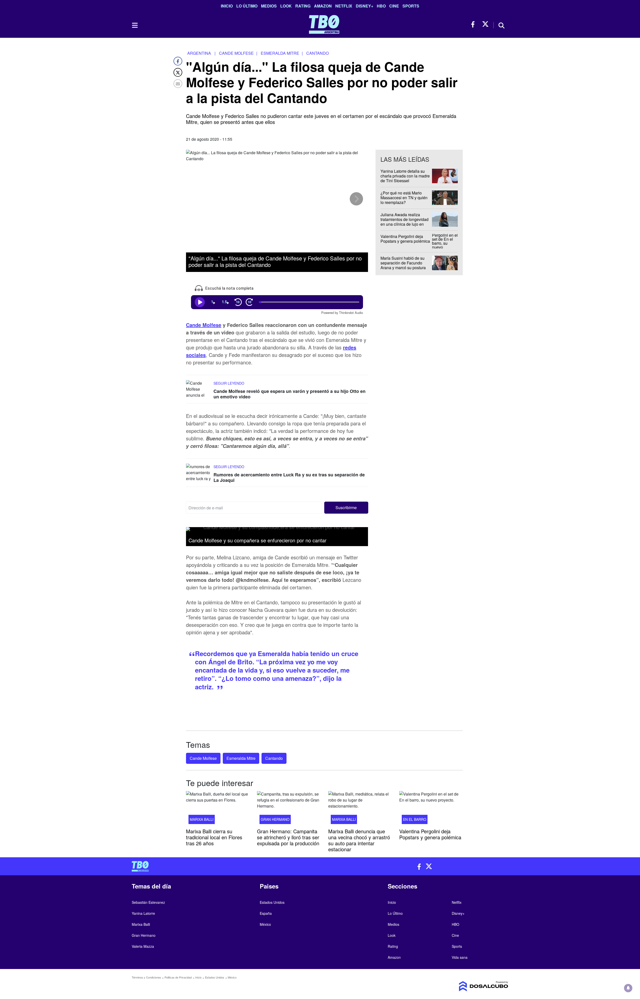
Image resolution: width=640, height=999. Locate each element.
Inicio (227, 6)
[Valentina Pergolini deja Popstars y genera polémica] (431, 809)
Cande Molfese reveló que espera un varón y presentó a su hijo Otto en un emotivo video (290, 394)
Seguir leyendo (229, 383)
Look (286, 6)
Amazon (323, 6)
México (265, 924)
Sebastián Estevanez (148, 902)
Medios (269, 6)
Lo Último (247, 6)
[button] (346, 508)
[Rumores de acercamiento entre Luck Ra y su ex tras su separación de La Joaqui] (198, 473)
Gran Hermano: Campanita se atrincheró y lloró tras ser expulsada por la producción (288, 837)
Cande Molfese (203, 324)
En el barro (414, 819)
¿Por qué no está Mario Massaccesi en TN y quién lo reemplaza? (404, 197)
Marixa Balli (202, 819)
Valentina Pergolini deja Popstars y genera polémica (405, 238)
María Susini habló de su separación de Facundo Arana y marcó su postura (403, 262)
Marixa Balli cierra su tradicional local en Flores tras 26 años (214, 837)
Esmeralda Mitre (241, 758)
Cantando (274, 758)
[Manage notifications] (628, 988)
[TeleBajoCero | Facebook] (474, 24)
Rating (302, 6)
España (266, 913)
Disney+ (364, 6)
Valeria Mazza (143, 946)
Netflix (343, 6)
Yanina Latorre (143, 913)
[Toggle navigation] (134, 25)
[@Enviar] (178, 83)
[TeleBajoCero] (224, 866)
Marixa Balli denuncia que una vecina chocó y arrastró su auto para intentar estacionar (359, 840)
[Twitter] (178, 72)
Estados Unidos (272, 902)
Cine (394, 6)
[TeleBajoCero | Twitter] (485, 24)
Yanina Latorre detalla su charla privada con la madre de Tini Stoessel (405, 175)
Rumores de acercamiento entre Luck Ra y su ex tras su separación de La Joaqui (289, 477)
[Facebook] (178, 61)
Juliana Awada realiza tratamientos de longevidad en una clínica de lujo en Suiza (404, 222)
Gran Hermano (275, 819)
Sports (410, 6)
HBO (381, 6)
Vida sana (460, 957)
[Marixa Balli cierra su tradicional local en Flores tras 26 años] (218, 809)
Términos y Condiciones (146, 977)
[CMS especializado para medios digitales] (464, 986)
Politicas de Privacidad (178, 977)
